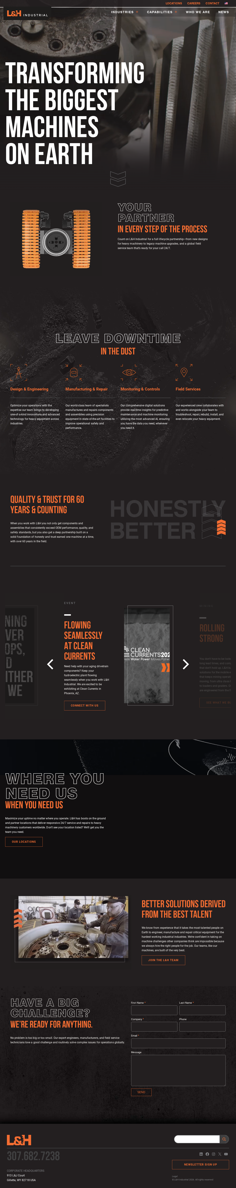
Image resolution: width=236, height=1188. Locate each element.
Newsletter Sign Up (200, 1164)
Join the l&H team (163, 960)
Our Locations (24, 841)
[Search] (224, 1139)
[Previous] (51, 664)
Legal (175, 1176)
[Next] (184, 664)
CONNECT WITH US (84, 705)
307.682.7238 (33, 1157)
